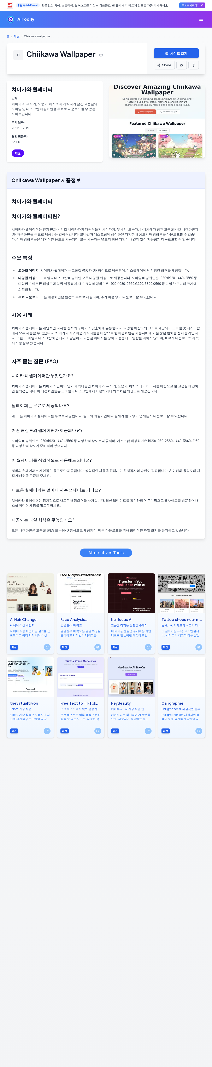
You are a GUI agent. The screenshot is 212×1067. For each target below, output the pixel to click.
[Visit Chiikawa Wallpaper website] (157, 121)
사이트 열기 (178, 53)
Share (166, 65)
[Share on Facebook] (193, 65)
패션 (17, 36)
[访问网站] (47, 647)
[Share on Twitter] (181, 65)
